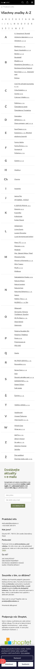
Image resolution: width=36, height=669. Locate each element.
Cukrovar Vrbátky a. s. (21, 97)
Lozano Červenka (20, 233)
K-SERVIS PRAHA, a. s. (22, 206)
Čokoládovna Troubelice (22, 110)
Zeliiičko (17, 449)
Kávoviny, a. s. (19, 209)
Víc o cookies (25, 653)
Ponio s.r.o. (18, 338)
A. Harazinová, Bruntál (22, 33)
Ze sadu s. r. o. (19, 442)
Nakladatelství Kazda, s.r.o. (23, 277)
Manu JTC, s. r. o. (20, 242)
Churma (17, 179)
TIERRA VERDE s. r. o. (22, 405)
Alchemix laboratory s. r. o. (23, 37)
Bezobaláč (17, 57)
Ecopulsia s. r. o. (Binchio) (23, 133)
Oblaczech (17, 308)
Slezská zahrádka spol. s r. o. (24, 377)
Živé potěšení (19, 455)
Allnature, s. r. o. (20, 41)
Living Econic (18, 229)
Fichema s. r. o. (19, 153)
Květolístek (18, 216)
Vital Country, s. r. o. (21, 420)
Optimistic (18, 325)
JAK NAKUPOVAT (8, 559)
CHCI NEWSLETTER (18, 506)
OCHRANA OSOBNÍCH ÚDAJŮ (13, 563)
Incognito (17, 189)
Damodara (18, 116)
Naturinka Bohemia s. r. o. (23, 292)
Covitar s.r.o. (18, 94)
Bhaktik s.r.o (18, 61)
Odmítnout (9, 664)
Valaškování (18, 413)
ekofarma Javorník (20, 136)
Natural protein (19, 284)
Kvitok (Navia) (19, 220)
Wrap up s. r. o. (19, 429)
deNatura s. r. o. (19, 120)
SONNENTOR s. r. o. (21, 381)
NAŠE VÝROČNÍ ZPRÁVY (11, 565)
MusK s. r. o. (18, 268)
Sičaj (16, 374)
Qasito (16, 353)
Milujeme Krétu (19, 257)
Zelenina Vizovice (20, 446)
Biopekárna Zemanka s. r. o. (23, 64)
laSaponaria (18, 226)
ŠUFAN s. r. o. (19, 396)
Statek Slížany (19, 385)
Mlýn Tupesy (18, 264)
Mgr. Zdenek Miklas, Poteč (23, 253)
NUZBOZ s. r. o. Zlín (21, 302)
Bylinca (16, 78)
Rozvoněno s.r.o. (20, 364)
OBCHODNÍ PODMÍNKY (10, 561)
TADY (4, 550)
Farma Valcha (19, 142)
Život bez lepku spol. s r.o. (23, 459)
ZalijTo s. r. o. (19, 435)
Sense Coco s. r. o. (20, 370)
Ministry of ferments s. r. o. (23, 261)
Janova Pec (18, 196)
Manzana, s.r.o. (19, 246)
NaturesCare (18, 288)
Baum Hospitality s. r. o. (22, 50)
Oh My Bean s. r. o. (20, 318)
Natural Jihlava (19, 281)
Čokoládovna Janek (20, 107)
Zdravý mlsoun (19, 439)
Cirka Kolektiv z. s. (20, 90)
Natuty (16, 295)
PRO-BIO (17, 346)
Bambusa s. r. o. (19, 46)
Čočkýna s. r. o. (19, 103)
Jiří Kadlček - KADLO (21, 200)
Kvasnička (17, 213)
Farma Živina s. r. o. (21, 146)
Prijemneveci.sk (19, 342)
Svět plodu (18, 388)
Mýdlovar (17, 271)
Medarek (17, 250)
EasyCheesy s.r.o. (20, 129)
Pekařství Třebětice (21, 335)
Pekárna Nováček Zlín (21, 331)
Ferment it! (18, 149)
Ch (33, 19)
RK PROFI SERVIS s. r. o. (22, 361)
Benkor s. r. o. (19, 54)
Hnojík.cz (17, 170)
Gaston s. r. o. (19, 161)
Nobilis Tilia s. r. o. (20, 299)
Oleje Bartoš (18, 322)
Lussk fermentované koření (23, 237)
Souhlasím (25, 664)
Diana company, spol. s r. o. (23, 123)
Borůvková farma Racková (23, 68)
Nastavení (17, 658)
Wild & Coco (18, 426)
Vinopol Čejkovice (20, 416)
